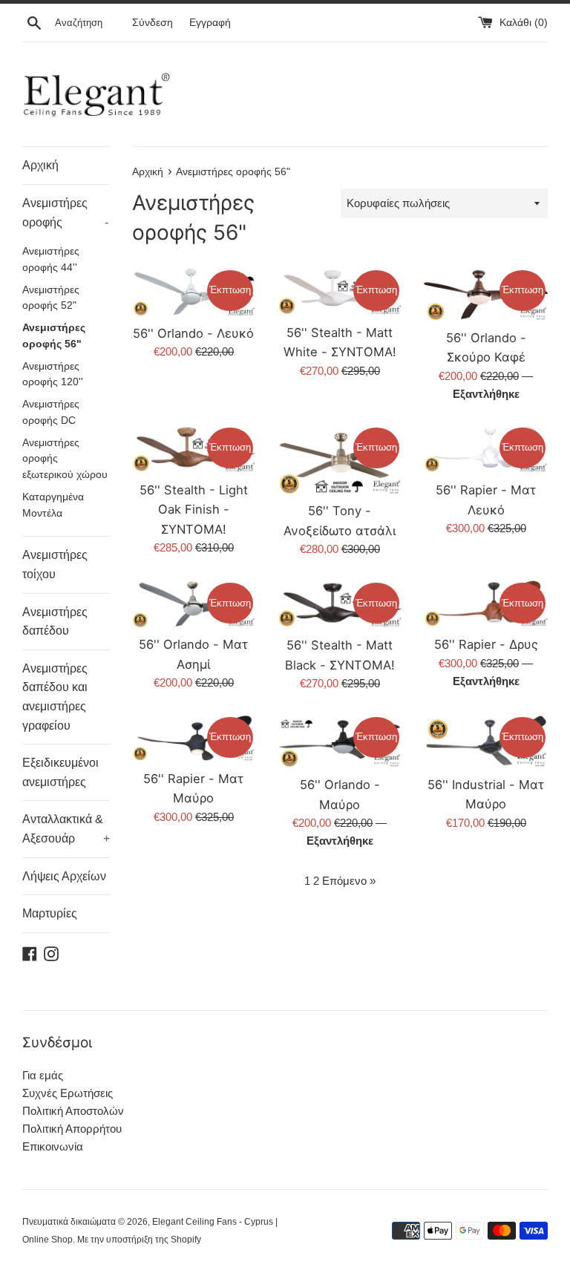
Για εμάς (42, 1075)
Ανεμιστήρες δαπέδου (55, 622)
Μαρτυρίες (49, 913)
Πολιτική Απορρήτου (72, 1128)
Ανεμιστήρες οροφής (65, 213)
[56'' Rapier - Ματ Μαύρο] (194, 738)
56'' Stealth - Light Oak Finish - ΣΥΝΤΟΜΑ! (194, 509)
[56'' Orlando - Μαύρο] (340, 741)
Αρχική (40, 165)
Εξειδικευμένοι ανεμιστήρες (60, 772)
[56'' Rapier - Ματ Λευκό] (486, 449)
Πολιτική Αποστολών (73, 1110)
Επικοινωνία (52, 1146)
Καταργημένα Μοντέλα (53, 505)
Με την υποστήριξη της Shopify (139, 1239)
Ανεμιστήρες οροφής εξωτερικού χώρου (65, 459)
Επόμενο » (349, 880)
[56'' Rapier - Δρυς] (486, 603)
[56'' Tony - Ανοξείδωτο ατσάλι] (340, 459)
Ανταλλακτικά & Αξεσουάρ (66, 829)
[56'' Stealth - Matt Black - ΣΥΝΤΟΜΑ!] (340, 604)
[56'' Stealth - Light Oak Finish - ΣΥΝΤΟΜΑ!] (194, 449)
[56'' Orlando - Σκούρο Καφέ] (486, 294)
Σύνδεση (152, 22)
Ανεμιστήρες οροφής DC (50, 412)
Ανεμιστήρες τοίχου (55, 564)
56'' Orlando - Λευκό (193, 333)
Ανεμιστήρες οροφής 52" (50, 298)
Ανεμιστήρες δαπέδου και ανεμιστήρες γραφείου (55, 697)
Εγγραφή (210, 22)
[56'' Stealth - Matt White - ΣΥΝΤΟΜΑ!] (340, 291)
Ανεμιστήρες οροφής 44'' (50, 259)
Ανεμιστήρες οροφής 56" (53, 336)
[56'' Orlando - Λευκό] (194, 292)
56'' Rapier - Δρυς (486, 644)
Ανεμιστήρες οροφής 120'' (52, 374)
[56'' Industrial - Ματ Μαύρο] (486, 741)
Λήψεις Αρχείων (64, 876)
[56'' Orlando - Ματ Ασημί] (194, 603)
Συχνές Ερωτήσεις (67, 1093)
